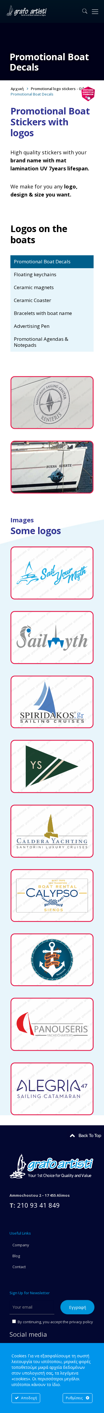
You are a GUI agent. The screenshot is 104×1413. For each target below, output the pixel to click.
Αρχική (17, 88)
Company (20, 1244)
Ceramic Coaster (32, 300)
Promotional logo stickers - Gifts (59, 88)
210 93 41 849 (38, 1205)
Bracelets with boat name (43, 313)
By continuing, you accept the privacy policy (55, 1321)
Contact (19, 1266)
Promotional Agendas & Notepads (41, 342)
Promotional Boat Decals (42, 261)
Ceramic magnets (34, 287)
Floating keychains (35, 274)
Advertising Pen (31, 326)
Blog (16, 1255)
